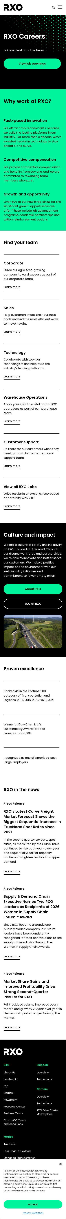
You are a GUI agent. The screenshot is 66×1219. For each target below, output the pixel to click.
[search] (53, 7)
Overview (43, 1072)
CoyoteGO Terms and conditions (15, 1122)
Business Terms (13, 1113)
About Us (9, 1072)
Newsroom (10, 1100)
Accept (33, 1204)
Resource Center (14, 1106)
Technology (44, 1079)
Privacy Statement (33, 1212)
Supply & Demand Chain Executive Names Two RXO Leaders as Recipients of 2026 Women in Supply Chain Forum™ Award (31, 907)
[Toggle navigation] (60, 7)
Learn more (12, 287)
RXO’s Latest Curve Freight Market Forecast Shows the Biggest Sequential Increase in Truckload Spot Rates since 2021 (32, 822)
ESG (6, 1086)
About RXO (33, 589)
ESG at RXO (33, 604)
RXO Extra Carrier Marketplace (47, 1112)
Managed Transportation (20, 1158)
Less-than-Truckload (17, 1151)
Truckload (10, 1144)
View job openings (32, 63)
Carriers (9, 1093)
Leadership (10, 1079)
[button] (60, 1163)
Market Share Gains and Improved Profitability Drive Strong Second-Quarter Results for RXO (29, 989)
